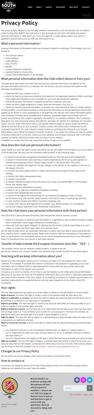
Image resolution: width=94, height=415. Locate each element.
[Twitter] (90, 380)
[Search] (90, 388)
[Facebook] (77, 380)
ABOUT (39, 7)
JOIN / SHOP (73, 7)
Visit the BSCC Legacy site (81, 394)
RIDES (30, 7)
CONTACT (86, 7)
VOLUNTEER (60, 7)
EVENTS (49, 7)
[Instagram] (83, 380)
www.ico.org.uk (38, 346)
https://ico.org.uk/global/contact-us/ (63, 346)
